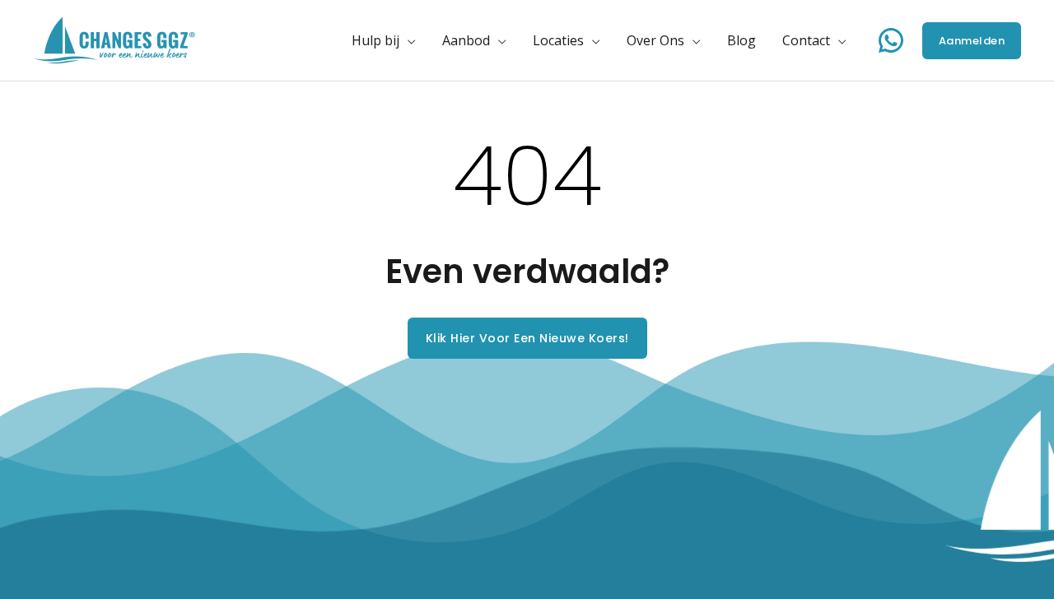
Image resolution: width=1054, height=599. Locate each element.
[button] (407, 40)
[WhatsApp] (891, 40)
